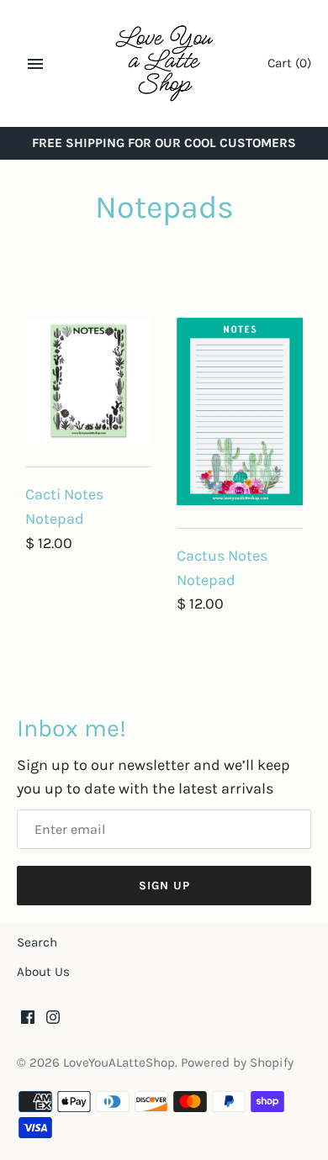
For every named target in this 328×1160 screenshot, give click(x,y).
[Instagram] (53, 1022)
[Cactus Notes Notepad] (240, 411)
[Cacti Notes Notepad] (88, 381)
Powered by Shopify (237, 1062)
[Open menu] (35, 63)
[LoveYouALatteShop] (164, 63)
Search (37, 942)
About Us (43, 971)
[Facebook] (27, 1022)
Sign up (164, 885)
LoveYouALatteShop (119, 1062)
